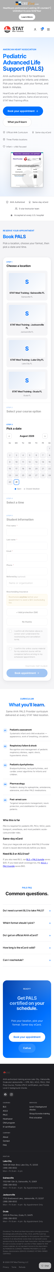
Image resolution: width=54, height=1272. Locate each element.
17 (16, 468)
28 (43, 475)
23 (10, 475)
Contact (6, 1141)
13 (36, 462)
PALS (5, 1115)
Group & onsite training (39, 1113)
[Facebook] (5, 1094)
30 (10, 482)
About (5, 1137)
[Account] (35, 29)
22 (49, 468)
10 (16, 462)
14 (43, 462)
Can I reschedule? (13, 960)
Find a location (35, 1117)
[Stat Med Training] (14, 29)
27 (36, 475)
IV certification (9, 1127)
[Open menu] (48, 29)
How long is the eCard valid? (19, 947)
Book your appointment (21, 111)
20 (36, 468)
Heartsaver (8, 1119)
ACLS (5, 1111)
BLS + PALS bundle (35, 859)
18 (23, 468)
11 (23, 462)
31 (16, 482)
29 (49, 475)
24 (16, 475)
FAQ (5, 1145)
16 (10, 468)
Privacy (6, 1267)
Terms (14, 1267)
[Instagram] (11, 1094)
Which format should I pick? (18, 922)
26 (30, 475)
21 (43, 468)
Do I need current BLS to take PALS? (23, 910)
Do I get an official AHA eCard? (20, 935)
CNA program (9, 1123)
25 (23, 475)
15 (50, 462)
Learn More (27, 17)
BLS (4, 1107)
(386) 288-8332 (10, 1168)
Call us (27, 1048)
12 (30, 462)
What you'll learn (17, 121)
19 (30, 468)
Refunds (22, 1267)
